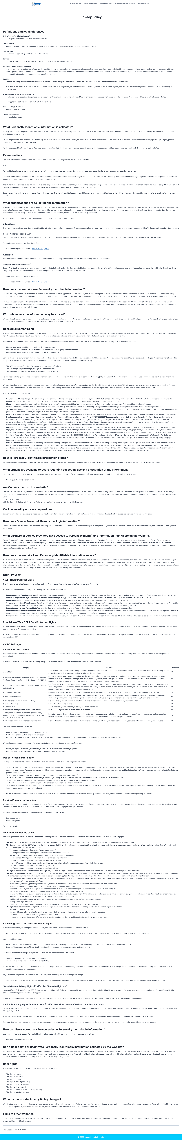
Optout (46, 249)
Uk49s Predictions (90, 4)
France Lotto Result (106, 4)
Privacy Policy (37, 249)
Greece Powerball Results (125, 4)
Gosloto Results (143, 4)
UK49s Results (75, 4)
